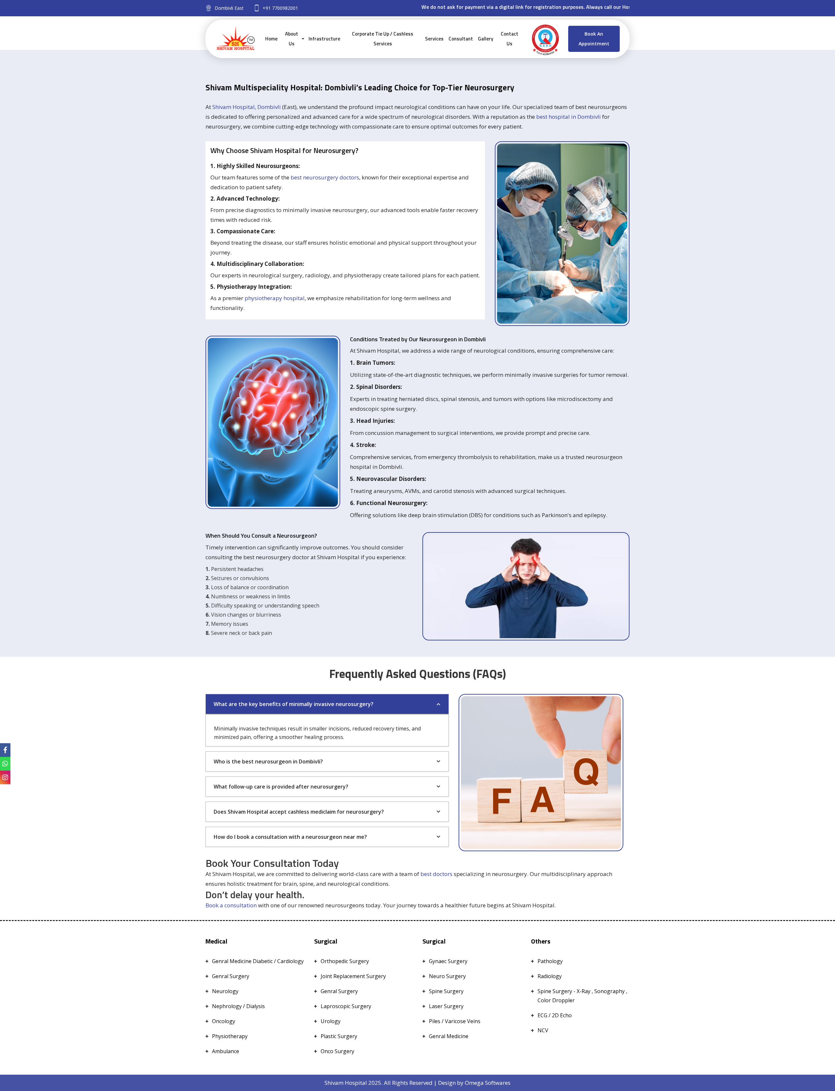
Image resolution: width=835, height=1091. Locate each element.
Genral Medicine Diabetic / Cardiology (258, 961)
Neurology (225, 991)
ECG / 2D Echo (555, 1015)
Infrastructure (324, 38)
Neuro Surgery (447, 976)
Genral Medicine (448, 1036)
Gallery (485, 38)
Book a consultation (231, 905)
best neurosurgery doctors (325, 177)
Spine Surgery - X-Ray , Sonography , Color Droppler (582, 996)
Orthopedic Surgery (345, 961)
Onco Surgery (337, 1051)
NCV (543, 1030)
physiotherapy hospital (275, 298)
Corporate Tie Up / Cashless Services (382, 38)
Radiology (550, 976)
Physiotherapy (230, 1036)
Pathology (550, 961)
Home (271, 38)
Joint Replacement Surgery (353, 976)
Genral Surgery (230, 976)
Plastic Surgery (339, 1036)
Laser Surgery (446, 1006)
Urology (331, 1021)
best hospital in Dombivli (568, 116)
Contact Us (509, 38)
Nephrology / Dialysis (238, 1006)
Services (434, 38)
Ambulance (225, 1051)
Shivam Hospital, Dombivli (246, 107)
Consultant (460, 38)
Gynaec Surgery (448, 961)
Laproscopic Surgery (346, 1006)
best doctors (436, 874)
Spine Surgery (446, 991)
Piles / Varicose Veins (454, 1021)
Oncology (223, 1021)
